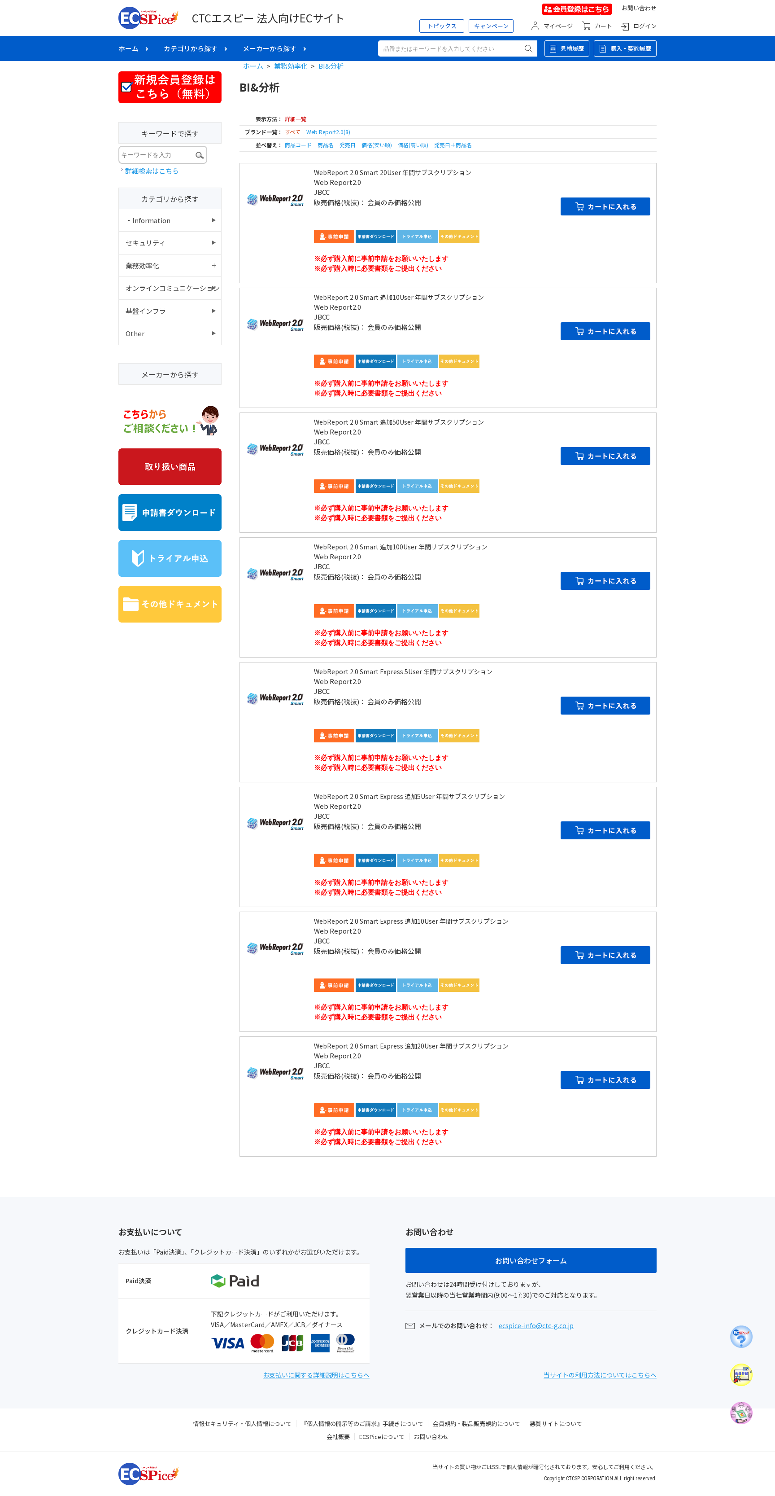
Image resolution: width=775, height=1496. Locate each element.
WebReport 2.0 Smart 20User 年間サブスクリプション (392, 172)
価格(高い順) (414, 145)
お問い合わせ (639, 8)
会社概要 (338, 1436)
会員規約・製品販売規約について (476, 1423)
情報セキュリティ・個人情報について (242, 1423)
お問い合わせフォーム (531, 1260)
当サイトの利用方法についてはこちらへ (600, 1374)
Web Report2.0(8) (328, 132)
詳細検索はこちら (152, 170)
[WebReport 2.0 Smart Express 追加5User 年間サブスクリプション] (275, 823)
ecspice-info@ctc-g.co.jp (536, 1325)
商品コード (299, 145)
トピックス (442, 26)
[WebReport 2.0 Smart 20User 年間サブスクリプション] (275, 199)
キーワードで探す (170, 133)
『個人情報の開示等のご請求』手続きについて (362, 1423)
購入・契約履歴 (630, 48)
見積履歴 (572, 48)
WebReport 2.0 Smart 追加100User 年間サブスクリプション (401, 546)
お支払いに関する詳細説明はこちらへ (316, 1374)
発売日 (348, 145)
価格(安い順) (377, 145)
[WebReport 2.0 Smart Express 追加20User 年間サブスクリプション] (275, 1072)
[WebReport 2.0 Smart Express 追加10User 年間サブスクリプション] (275, 948)
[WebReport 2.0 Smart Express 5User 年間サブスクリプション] (275, 698)
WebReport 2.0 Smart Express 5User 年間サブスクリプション (403, 671)
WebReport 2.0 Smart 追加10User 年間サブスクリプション (399, 297)
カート (603, 26)
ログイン (645, 26)
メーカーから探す (269, 48)
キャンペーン (491, 26)
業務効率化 (291, 65)
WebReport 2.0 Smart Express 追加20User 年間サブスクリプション (411, 1045)
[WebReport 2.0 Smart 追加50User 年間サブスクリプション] (275, 448)
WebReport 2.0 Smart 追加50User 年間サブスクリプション (399, 421)
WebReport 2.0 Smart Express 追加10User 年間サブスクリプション (411, 921)
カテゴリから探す (191, 48)
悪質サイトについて (556, 1423)
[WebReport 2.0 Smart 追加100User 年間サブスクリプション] (275, 573)
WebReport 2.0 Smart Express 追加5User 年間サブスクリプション (409, 796)
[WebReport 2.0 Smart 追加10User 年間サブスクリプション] (275, 324)
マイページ (558, 26)
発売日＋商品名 (453, 145)
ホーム (128, 48)
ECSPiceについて (382, 1436)
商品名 (326, 145)
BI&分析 (331, 65)
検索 (528, 48)
